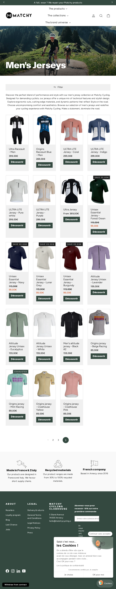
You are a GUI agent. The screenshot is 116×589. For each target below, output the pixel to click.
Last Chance (11, 525)
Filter (60, 87)
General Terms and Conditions (34, 516)
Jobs (8, 529)
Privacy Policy (33, 528)
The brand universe (56, 22)
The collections (57, 15)
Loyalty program (13, 515)
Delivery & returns (35, 510)
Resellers (10, 510)
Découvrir (17, 161)
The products (57, 8)
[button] (104, 583)
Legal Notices (33, 523)
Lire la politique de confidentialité (70, 566)
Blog (8, 520)
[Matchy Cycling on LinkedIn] (18, 571)
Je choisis (68, 575)
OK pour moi (98, 575)
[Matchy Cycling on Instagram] (13, 571)
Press (30, 532)
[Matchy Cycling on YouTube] (24, 571)
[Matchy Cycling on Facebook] (7, 571)
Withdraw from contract (16, 584)
